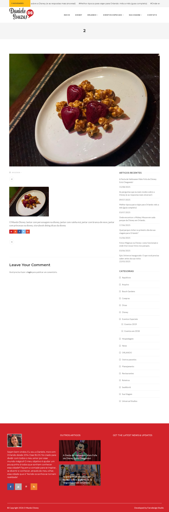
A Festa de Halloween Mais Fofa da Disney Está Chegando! (137, 180)
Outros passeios (129, 359)
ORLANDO (127, 352)
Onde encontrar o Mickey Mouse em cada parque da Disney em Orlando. (137, 219)
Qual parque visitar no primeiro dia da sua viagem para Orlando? (137, 231)
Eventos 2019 (130, 324)
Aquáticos (126, 277)
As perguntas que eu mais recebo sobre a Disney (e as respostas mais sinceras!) (137, 193)
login (29, 272)
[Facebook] (19, 232)
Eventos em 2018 (132, 331)
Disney (125, 312)
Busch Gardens (128, 291)
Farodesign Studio (155, 507)
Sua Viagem (127, 394)
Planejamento (128, 366)
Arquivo (125, 284)
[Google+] (28, 232)
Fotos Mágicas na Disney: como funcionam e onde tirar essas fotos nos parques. (138, 244)
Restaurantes (128, 373)
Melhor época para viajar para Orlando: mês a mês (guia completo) (139, 206)
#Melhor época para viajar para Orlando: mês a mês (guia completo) (93, 3)
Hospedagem (127, 339)
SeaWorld (126, 387)
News (124, 345)
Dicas (124, 305)
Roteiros (126, 380)
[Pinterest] (11, 232)
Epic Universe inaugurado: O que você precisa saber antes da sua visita (139, 257)
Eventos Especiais (130, 319)
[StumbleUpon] (15, 232)
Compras (126, 298)
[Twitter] (24, 232)
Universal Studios (129, 401)
